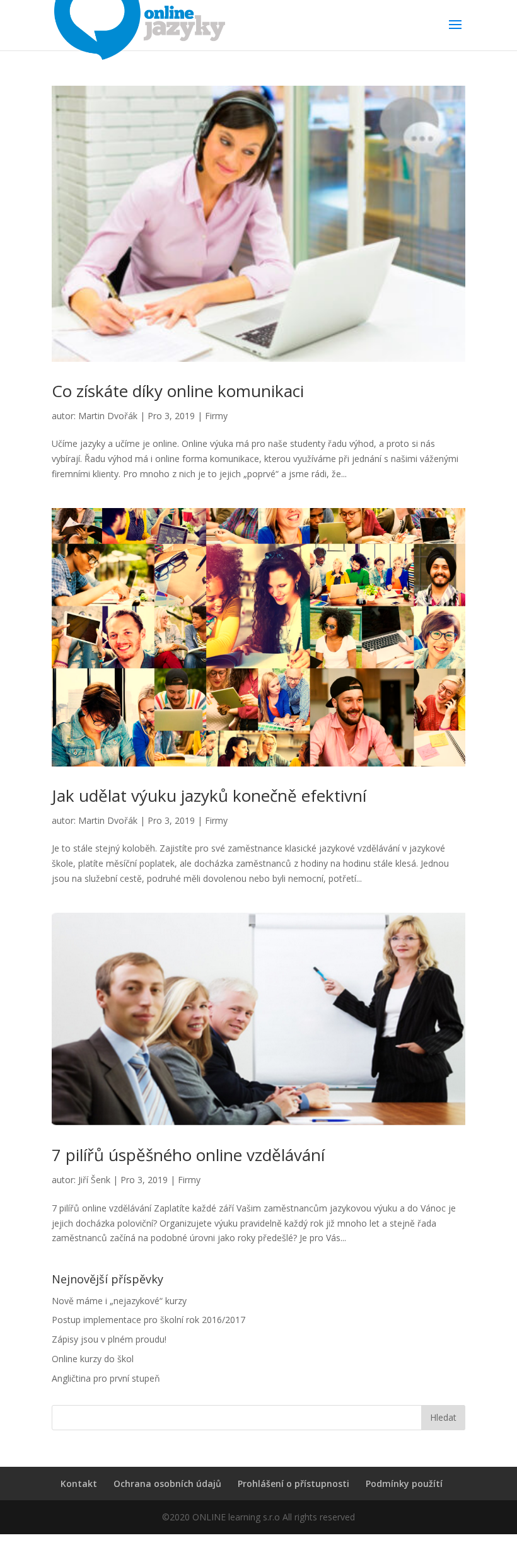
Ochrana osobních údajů (167, 1483)
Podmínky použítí (404, 1483)
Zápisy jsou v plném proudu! (109, 1339)
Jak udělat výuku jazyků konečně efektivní (209, 795)
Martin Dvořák (107, 416)
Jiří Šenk (94, 1180)
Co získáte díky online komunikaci (178, 390)
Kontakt (79, 1483)
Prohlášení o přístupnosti (293, 1483)
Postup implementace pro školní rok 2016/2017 (148, 1320)
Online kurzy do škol (93, 1359)
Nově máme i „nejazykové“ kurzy (119, 1301)
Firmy (216, 416)
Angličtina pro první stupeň (106, 1378)
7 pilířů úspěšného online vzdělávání (188, 1154)
